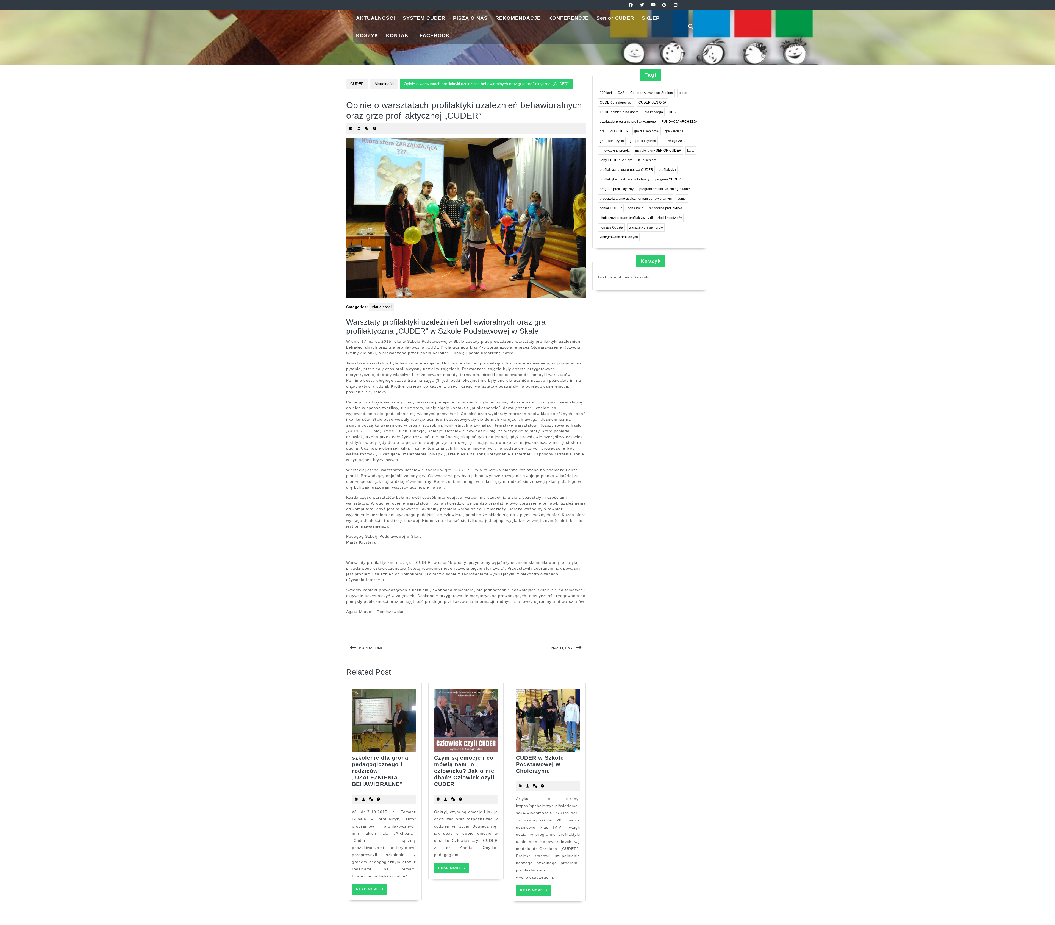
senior (682, 198)
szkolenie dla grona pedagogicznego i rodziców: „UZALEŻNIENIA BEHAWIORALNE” (380, 771)
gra (602, 131)
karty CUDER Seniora (616, 160)
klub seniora (647, 160)
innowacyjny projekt (614, 150)
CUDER (357, 84)
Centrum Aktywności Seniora (651, 93)
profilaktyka (667, 170)
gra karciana (674, 131)
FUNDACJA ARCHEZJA (679, 122)
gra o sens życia (612, 141)
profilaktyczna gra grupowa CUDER (626, 170)
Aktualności (384, 84)
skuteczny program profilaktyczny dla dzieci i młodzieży (641, 218)
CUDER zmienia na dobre (619, 112)
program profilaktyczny (617, 189)
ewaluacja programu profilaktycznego (628, 122)
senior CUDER (611, 208)
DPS (672, 112)
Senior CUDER (615, 18)
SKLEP (651, 18)
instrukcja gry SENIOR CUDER (658, 150)
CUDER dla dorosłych (616, 102)
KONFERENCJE (568, 18)
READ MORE (371, 891)
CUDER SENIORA (652, 102)
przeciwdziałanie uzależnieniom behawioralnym (636, 198)
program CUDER (668, 179)
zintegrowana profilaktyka (619, 237)
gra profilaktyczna (643, 141)
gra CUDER (619, 131)
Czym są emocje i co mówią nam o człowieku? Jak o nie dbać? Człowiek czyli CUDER (464, 771)
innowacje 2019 (674, 141)
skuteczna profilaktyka (665, 208)
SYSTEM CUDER (424, 18)
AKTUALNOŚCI (375, 18)
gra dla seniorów (646, 131)
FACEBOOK (435, 35)
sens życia (635, 208)
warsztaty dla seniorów (646, 227)
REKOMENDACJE (518, 18)
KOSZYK (367, 35)
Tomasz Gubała (611, 227)
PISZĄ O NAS (470, 18)
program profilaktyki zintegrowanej (665, 189)
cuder (683, 93)
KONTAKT (399, 35)
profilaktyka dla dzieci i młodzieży (624, 179)
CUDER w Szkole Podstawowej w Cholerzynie (540, 764)
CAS (621, 93)
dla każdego (654, 112)
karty (690, 150)
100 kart (606, 93)
